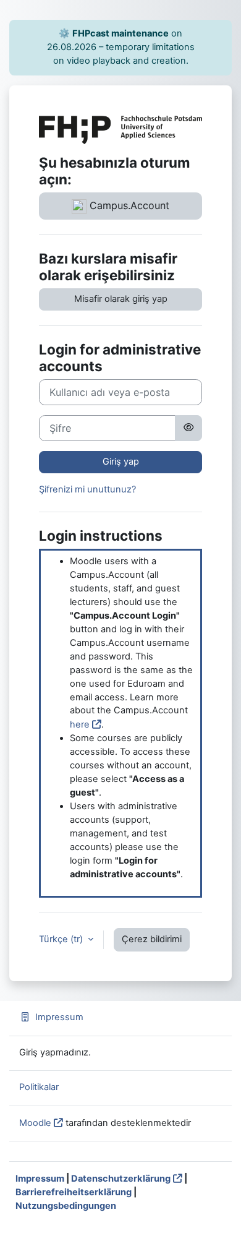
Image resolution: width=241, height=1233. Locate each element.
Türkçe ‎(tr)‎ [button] (62, 939)
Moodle (35, 1122)
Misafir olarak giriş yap (120, 298)
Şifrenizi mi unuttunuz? (87, 489)
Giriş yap (121, 461)
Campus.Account (128, 205)
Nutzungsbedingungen (65, 1205)
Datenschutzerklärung (121, 1178)
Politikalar (39, 1087)
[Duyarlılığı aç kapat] (188, 428)
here (80, 724)
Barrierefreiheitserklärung (73, 1192)
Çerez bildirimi (152, 939)
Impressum (59, 1017)
